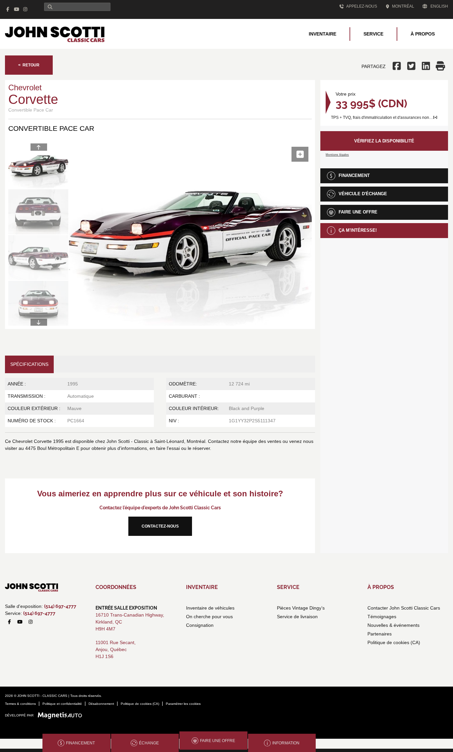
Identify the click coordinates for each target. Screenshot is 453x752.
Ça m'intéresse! (358, 230)
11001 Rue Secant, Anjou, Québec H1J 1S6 (116, 649)
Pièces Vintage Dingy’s (301, 608)
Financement (354, 175)
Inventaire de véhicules (210, 608)
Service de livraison (297, 616)
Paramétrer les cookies (183, 704)
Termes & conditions (20, 704)
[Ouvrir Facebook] (8, 9)
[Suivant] (39, 322)
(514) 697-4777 (60, 606)
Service (373, 34)
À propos (423, 34)
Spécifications (29, 364)
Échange (149, 743)
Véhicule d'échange (363, 193)
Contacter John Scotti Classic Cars (403, 608)
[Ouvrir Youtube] (17, 9)
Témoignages (381, 616)
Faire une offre (358, 211)
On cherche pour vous (209, 616)
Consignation (200, 625)
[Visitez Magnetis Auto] (61, 715)
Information (285, 743)
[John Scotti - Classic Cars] (54, 34)
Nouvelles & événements (393, 625)
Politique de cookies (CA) (393, 642)
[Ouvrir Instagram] (26, 9)
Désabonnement (101, 704)
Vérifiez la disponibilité (384, 140)
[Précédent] (39, 146)
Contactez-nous (160, 526)
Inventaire (322, 34)
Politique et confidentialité (62, 704)
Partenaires (379, 633)
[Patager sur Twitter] (411, 66)
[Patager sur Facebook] (397, 66)
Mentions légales (337, 154)
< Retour (28, 65)
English (439, 6)
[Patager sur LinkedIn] (426, 66)
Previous (59, 234)
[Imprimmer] (440, 66)
